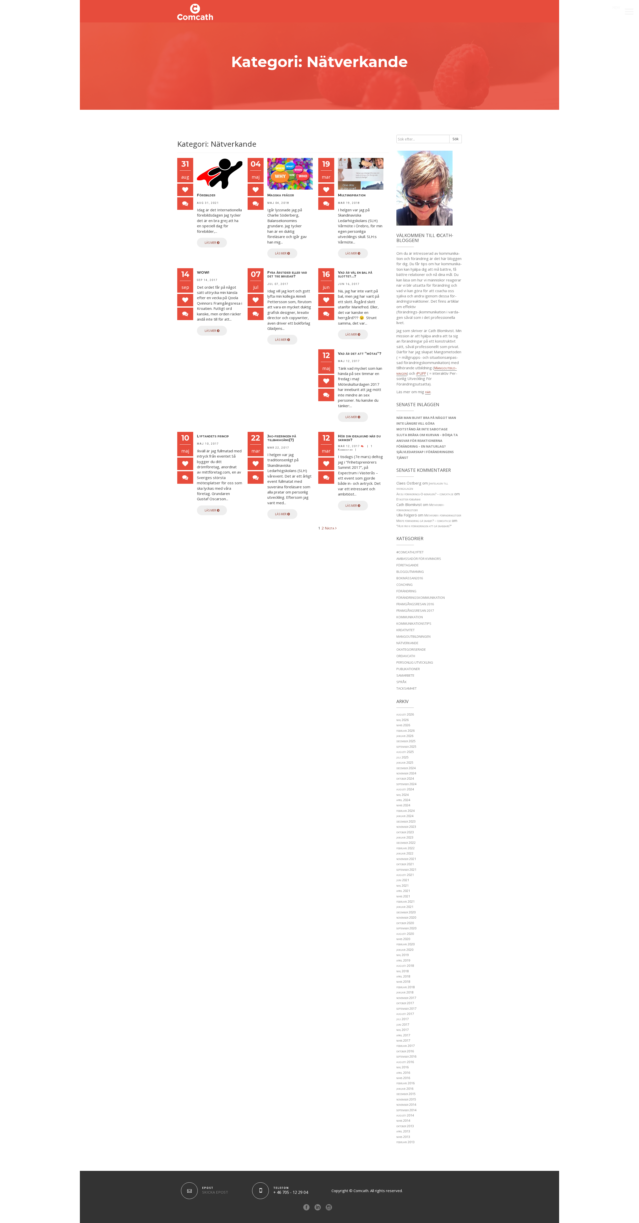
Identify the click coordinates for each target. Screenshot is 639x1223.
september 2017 (406, 1008)
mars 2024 (403, 805)
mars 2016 (403, 1078)
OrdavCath (405, 656)
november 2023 (406, 826)
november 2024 (406, 773)
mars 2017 (403, 1040)
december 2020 (406, 912)
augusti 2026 (405, 714)
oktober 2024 (405, 778)
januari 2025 (404, 762)
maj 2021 (402, 885)
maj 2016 (402, 1067)
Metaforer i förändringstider (442, 515)
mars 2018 (403, 981)
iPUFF (421, 373)
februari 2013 (405, 1142)
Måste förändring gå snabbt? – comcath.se (423, 520)
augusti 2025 (405, 751)
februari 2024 (405, 810)
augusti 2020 (405, 933)
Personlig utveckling (414, 662)
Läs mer (211, 243)
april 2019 (403, 960)
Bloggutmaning (410, 571)
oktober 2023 (405, 832)
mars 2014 (403, 1120)
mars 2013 (403, 1136)
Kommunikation (409, 617)
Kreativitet (405, 630)
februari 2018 (405, 987)
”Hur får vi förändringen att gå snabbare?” (424, 526)
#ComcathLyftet (410, 552)
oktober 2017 (405, 1003)
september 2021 (406, 869)
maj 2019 (402, 955)
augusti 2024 (405, 789)
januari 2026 (404, 736)
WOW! (203, 272)
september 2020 (406, 928)
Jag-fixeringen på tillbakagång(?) (281, 438)
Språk (401, 682)
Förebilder (206, 195)
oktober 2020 (405, 923)
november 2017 (406, 997)
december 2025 (406, 741)
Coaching (404, 584)
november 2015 (406, 1099)
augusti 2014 (405, 1115)
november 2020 (406, 917)
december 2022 (406, 842)
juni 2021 (402, 880)
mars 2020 (403, 939)
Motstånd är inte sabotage (422, 429)
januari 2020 (404, 949)
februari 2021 (405, 901)
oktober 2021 (405, 864)
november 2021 (406, 858)
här (428, 391)
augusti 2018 (405, 965)
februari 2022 (405, 848)
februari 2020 (405, 944)
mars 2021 (403, 896)
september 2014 (406, 1110)
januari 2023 (404, 837)
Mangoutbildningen (413, 636)
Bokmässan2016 (409, 578)
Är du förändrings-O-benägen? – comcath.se (424, 494)
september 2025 (406, 746)
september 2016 (406, 1056)
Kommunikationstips (413, 623)
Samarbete (405, 675)
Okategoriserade (411, 649)
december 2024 (406, 768)
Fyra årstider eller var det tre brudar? (287, 274)
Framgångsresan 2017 (415, 610)
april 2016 (403, 1072)
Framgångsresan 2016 (415, 604)
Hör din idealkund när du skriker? (359, 438)
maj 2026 (402, 720)
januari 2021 (404, 906)
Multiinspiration (351, 195)
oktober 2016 (405, 1051)
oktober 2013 (405, 1126)
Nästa (330, 527)
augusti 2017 (405, 1013)
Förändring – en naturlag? (421, 446)
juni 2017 (402, 1024)
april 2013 (403, 1131)
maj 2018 (402, 971)
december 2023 (406, 821)
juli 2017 (402, 1019)
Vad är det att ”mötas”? (359, 354)
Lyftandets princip (213, 436)
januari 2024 (404, 816)
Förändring (406, 591)
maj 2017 (402, 1029)
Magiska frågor (280, 195)
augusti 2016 (405, 1062)
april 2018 (403, 976)
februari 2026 (405, 730)
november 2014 (406, 1104)
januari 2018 (404, 992)
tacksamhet (406, 688)
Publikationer (408, 669)
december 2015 (406, 1094)
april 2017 (403, 1035)
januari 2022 (404, 853)
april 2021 (403, 890)
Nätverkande (407, 643)
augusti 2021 (405, 874)
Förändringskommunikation (420, 597)
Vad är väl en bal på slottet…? (355, 274)
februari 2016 (405, 1083)
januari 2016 (404, 1088)
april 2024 (403, 800)
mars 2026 (403, 725)
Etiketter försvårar (408, 499)
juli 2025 (402, 757)
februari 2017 (405, 1045)
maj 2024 (402, 794)
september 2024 (406, 784)
